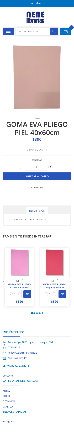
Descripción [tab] (37, 210)
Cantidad (37, 160)
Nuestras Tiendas (17, 358)
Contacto (8, 375)
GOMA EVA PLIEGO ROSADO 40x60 (19, 286)
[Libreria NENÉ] (35, 17)
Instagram (8, 421)
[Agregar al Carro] (27, 294)
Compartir (37, 187)
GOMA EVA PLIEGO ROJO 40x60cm (54, 286)
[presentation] (3, 280)
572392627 (14, 347)
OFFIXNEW (9, 401)
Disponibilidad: (35, 149)
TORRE (6, 396)
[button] (32, 313)
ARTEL (6, 390)
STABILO (8, 406)
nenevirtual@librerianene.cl (22, 352)
